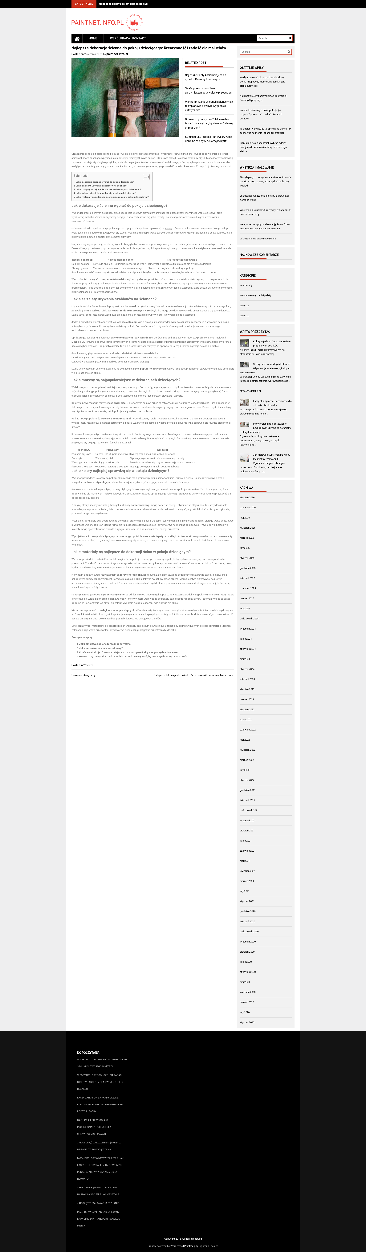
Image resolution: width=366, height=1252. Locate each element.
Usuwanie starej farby (83, 675)
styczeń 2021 (247, 901)
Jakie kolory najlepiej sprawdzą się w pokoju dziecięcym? (106, 193)
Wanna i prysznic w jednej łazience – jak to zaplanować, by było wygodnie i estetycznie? (209, 106)
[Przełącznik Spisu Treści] (144, 177)
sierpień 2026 (247, 497)
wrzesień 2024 (248, 628)
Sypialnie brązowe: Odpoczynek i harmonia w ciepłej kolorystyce (98, 1191)
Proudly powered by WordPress (165, 1246)
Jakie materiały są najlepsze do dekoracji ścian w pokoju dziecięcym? (112, 197)
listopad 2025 (247, 578)
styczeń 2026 (247, 558)
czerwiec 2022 (248, 729)
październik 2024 (249, 618)
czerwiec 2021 (248, 850)
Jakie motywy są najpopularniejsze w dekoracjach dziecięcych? (109, 189)
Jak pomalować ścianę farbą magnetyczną (105, 643)
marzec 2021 (247, 881)
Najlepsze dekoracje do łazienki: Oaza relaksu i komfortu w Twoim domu (194, 675)
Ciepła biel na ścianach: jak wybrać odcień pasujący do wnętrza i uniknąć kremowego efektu (263, 147)
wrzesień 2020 (248, 941)
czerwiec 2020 (248, 971)
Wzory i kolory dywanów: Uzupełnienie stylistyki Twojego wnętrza (102, 1063)
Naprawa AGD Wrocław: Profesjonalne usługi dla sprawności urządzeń (94, 1127)
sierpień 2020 (247, 951)
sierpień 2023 (247, 689)
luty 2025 (245, 608)
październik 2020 (249, 931)
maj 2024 (245, 659)
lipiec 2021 (246, 840)
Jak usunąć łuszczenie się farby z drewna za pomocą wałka (99, 1146)
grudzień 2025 (247, 568)
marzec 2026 (247, 537)
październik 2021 (249, 810)
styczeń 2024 (247, 669)
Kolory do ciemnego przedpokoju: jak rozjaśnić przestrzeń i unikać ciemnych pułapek (261, 114)
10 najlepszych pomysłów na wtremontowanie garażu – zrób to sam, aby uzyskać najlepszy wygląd (265, 181)
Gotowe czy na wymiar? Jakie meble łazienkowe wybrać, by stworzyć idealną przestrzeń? (209, 123)
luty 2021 (245, 891)
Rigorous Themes (208, 1246)
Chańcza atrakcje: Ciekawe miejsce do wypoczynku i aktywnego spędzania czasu (128, 652)
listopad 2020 (247, 921)
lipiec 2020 (246, 961)
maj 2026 (245, 517)
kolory (169, 217)
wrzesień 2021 (248, 820)
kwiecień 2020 (247, 992)
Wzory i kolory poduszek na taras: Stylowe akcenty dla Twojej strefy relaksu (100, 1082)
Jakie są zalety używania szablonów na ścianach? (102, 185)
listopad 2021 (247, 800)
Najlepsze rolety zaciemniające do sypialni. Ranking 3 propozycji (140, 3)
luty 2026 (245, 547)
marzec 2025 (247, 598)
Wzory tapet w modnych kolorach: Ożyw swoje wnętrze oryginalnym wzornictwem (265, 368)
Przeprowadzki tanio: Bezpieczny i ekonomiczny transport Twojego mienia (98, 1218)
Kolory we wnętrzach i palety (255, 295)
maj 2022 (245, 739)
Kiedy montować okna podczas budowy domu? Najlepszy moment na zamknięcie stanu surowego (262, 81)
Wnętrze (88, 665)
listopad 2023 (247, 679)
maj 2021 (245, 860)
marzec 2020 (247, 1002)
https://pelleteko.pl (250, 391)
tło (158, 418)
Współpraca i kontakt (128, 38)
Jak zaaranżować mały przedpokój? (101, 648)
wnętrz (162, 422)
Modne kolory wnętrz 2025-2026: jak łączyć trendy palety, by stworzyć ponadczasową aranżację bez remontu (100, 1168)
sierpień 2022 (247, 709)
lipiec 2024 (246, 638)
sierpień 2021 (247, 830)
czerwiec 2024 (248, 648)
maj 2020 (245, 982)
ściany (168, 228)
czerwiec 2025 (248, 588)
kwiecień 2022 (247, 749)
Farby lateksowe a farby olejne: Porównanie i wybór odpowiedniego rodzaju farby (100, 1104)
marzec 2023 (247, 699)
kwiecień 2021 (247, 871)
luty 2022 (245, 770)
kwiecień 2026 (247, 527)
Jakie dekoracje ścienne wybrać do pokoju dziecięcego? (105, 182)
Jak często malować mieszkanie (258, 238)
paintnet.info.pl (117, 54)
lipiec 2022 (246, 719)
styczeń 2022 (247, 780)
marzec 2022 (247, 759)
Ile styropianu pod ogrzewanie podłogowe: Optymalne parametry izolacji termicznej (265, 428)
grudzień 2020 (247, 911)
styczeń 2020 (247, 1022)
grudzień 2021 (247, 790)
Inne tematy (246, 285)
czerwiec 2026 (248, 507)
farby (123, 574)
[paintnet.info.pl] (77, 38)
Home (93, 38)
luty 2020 (245, 1012)
